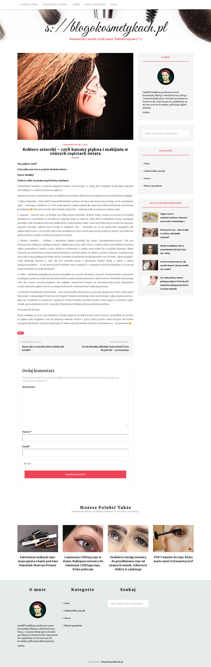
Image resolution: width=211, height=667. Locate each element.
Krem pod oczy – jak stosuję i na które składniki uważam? (174, 233)
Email (26, 446)
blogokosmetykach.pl (112, 662)
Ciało (114, 4)
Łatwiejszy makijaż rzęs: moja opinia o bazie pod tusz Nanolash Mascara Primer (38, 561)
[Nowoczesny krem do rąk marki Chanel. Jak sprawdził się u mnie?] (150, 265)
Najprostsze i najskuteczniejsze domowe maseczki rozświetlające (173, 217)
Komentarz (28, 387)
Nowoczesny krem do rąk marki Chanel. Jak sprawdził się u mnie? (174, 265)
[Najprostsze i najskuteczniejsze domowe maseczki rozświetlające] (150, 217)
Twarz (76, 4)
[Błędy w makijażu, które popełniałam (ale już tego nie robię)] (150, 249)
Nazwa (27, 431)
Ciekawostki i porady (55, 4)
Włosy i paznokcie (95, 4)
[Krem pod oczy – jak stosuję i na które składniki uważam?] (150, 232)
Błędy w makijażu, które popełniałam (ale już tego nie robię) (173, 249)
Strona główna (29, 4)
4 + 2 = (28, 463)
